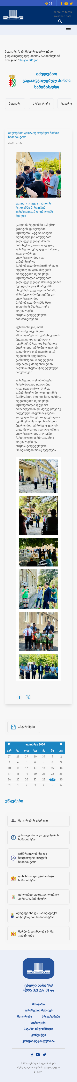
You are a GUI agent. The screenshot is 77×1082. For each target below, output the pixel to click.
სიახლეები (38, 1022)
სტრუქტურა (41, 103)
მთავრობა (24, 1016)
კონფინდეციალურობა (38, 1041)
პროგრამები (51, 1016)
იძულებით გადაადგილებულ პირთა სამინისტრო (33, 135)
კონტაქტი (38, 1035)
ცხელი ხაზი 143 (38, 985)
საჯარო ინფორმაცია (38, 1029)
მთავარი (15, 103)
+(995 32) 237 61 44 (38, 990)
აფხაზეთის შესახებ (39, 1010)
